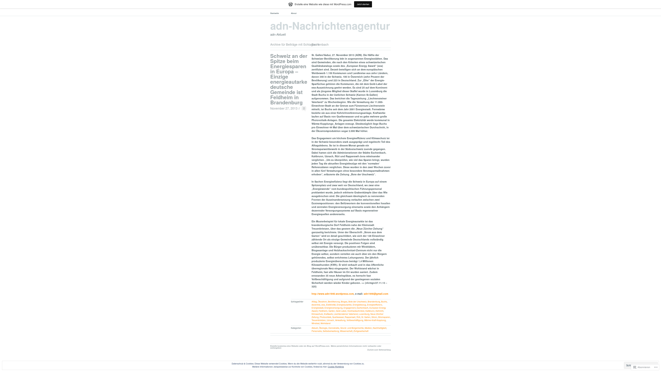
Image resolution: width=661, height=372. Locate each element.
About (294, 13)
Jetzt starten (363, 4)
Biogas (344, 301)
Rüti (358, 317)
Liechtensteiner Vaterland (346, 313)
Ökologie (323, 327)
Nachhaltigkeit (379, 327)
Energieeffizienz (374, 304)
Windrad (315, 323)
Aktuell (315, 327)
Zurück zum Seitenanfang (379, 349)
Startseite (274, 13)
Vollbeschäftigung (355, 320)
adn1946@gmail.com (376, 293)
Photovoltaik (325, 317)
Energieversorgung (333, 307)
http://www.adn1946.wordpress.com (333, 293)
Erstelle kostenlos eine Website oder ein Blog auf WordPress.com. (300, 346)
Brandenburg (374, 301)
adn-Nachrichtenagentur (330, 25)
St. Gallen (365, 317)
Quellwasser (338, 317)
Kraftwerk (328, 313)
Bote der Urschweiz (357, 301)
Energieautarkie (344, 304)
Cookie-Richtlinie (336, 366)
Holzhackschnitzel (355, 310)
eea (323, 304)
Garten (331, 310)
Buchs (384, 301)
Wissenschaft (346, 330)
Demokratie (333, 327)
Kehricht (379, 310)
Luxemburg (364, 313)
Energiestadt (317, 307)
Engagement (350, 307)
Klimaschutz (317, 313)
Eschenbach (362, 307)
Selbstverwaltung (331, 330)
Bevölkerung (334, 301)
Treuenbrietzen (319, 320)
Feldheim (323, 310)
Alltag (314, 301)
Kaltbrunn (370, 310)
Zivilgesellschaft (360, 330)
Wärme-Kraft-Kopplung (375, 320)
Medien (368, 327)
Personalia (317, 330)
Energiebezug (359, 304)
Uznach (330, 320)
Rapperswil (350, 317)
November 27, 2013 (283, 108)
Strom (374, 317)
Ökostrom (322, 301)
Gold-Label (341, 310)
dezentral (316, 304)
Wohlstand (325, 323)
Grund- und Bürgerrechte (352, 327)
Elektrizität (331, 304)
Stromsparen (384, 317)
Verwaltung (340, 320)
